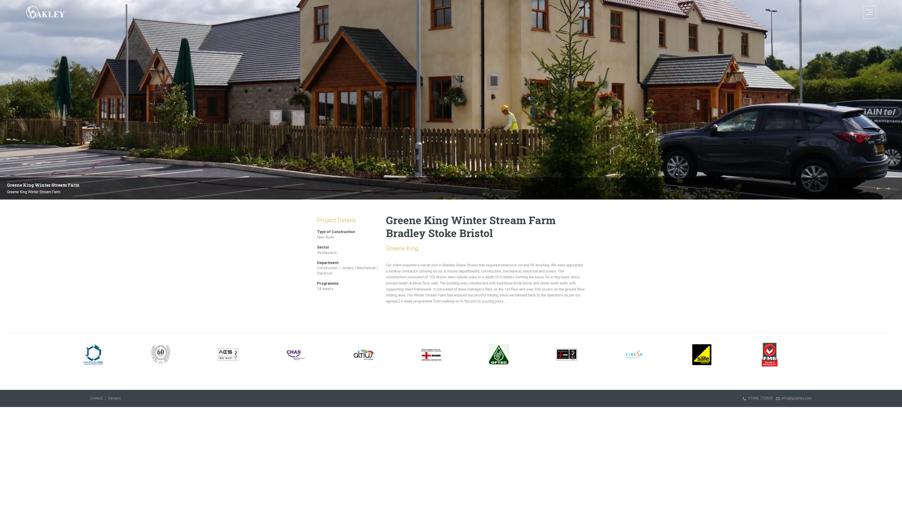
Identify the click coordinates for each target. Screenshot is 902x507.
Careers (114, 398)
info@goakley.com (797, 398)
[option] (451, 100)
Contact (96, 398)
